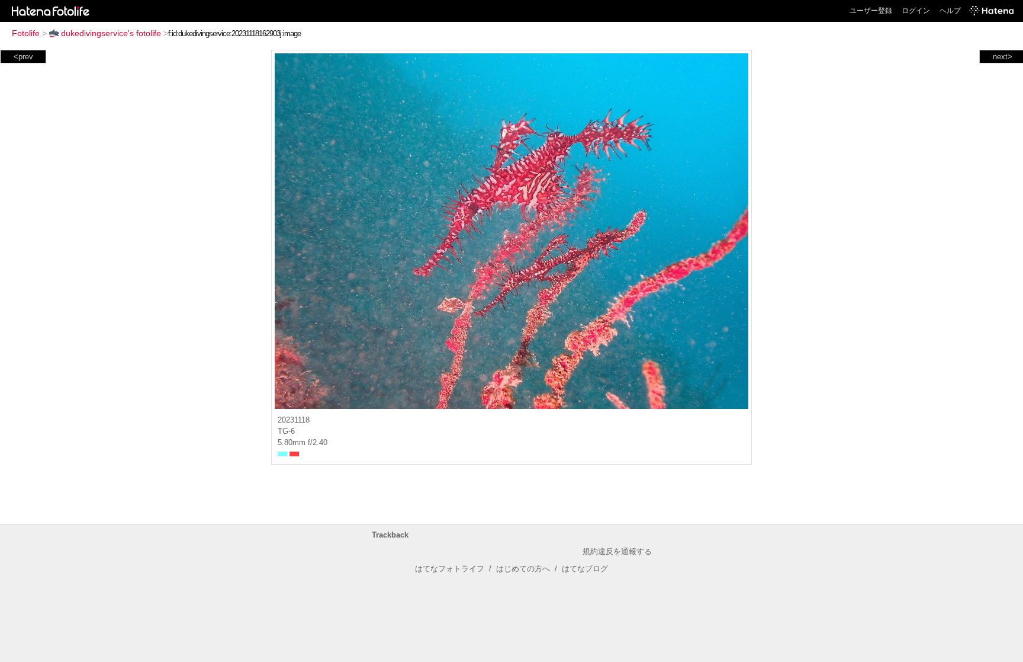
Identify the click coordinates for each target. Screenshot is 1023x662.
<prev (23, 56)
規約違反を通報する (617, 551)
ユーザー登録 (871, 11)
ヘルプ (950, 11)
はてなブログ (585, 568)
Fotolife (26, 33)
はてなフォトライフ (449, 568)
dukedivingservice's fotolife (111, 33)
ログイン (916, 11)
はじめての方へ (523, 568)
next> (1002, 56)
